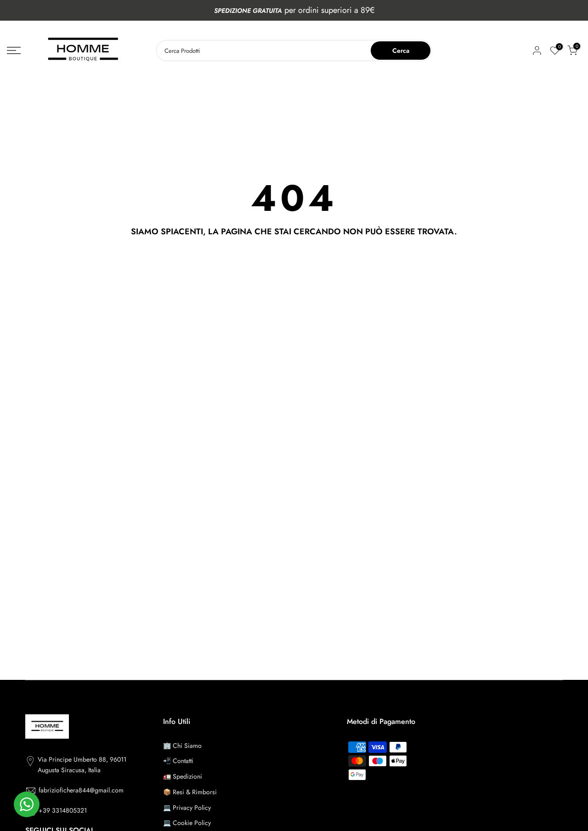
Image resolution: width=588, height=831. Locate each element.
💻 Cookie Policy (187, 822)
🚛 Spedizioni (182, 776)
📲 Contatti (178, 760)
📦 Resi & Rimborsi (190, 792)
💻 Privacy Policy (187, 807)
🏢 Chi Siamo (182, 745)
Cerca (400, 50)
